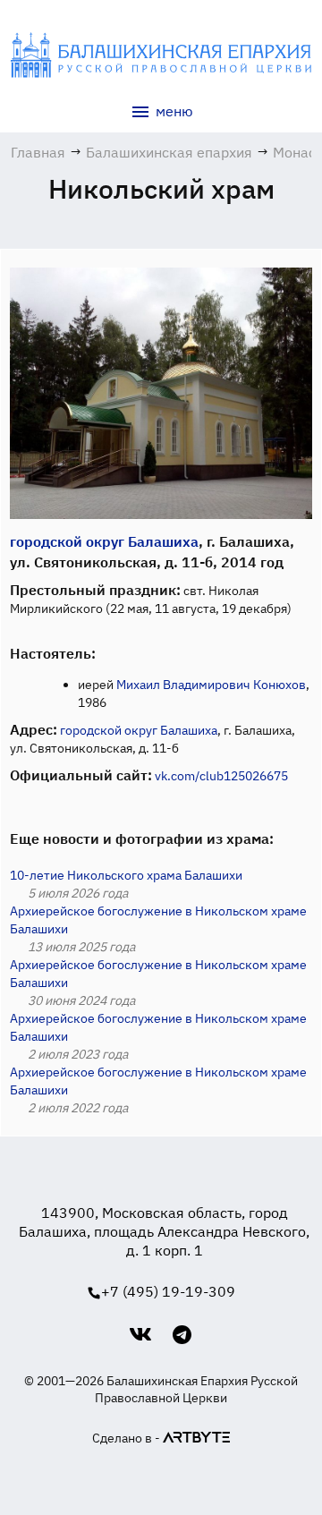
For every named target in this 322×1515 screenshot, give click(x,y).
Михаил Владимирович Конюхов (211, 685)
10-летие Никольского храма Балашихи (126, 875)
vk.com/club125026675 (221, 776)
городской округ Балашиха (104, 541)
